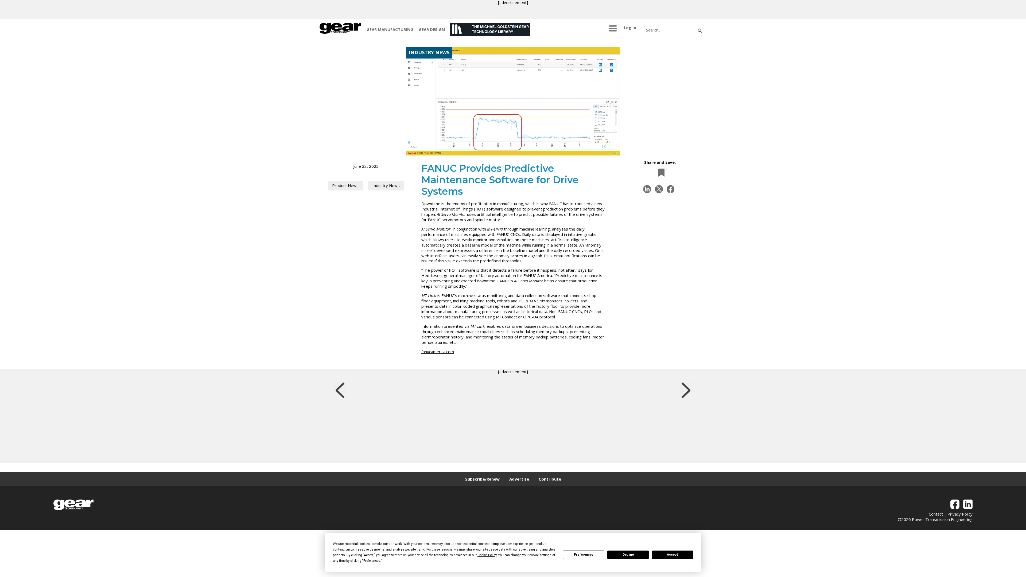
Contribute (550, 479)
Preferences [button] (371, 561)
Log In (630, 27)
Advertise (519, 479)
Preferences (583, 554)
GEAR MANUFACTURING (390, 29)
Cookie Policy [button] (486, 555)
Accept (672, 554)
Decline (628, 554)
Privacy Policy (960, 514)
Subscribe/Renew (482, 479)
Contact (936, 514)
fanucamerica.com (437, 351)
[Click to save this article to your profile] (660, 172)
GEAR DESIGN (432, 29)
